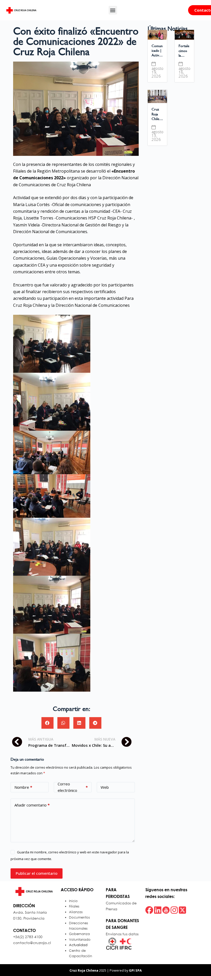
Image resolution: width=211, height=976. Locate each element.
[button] (113, 10)
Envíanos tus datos (122, 933)
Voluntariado (80, 939)
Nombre (23, 787)
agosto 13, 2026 (157, 135)
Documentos (79, 917)
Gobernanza (79, 934)
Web (105, 787)
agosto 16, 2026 (184, 72)
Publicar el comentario (36, 873)
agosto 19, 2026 (157, 72)
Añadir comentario (32, 805)
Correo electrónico (73, 787)
